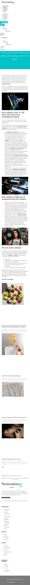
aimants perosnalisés (19, 267)
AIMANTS (6, 6)
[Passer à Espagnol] (8, 31)
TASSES (5, 8)
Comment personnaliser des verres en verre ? (14, 417)
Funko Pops (14, 220)
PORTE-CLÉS (5, 10)
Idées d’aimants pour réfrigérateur (11, 375)
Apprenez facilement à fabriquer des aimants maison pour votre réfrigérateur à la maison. (14, 326)
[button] (5, 28)
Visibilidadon (18, 582)
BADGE (5, 7)
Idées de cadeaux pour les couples (11, 459)
